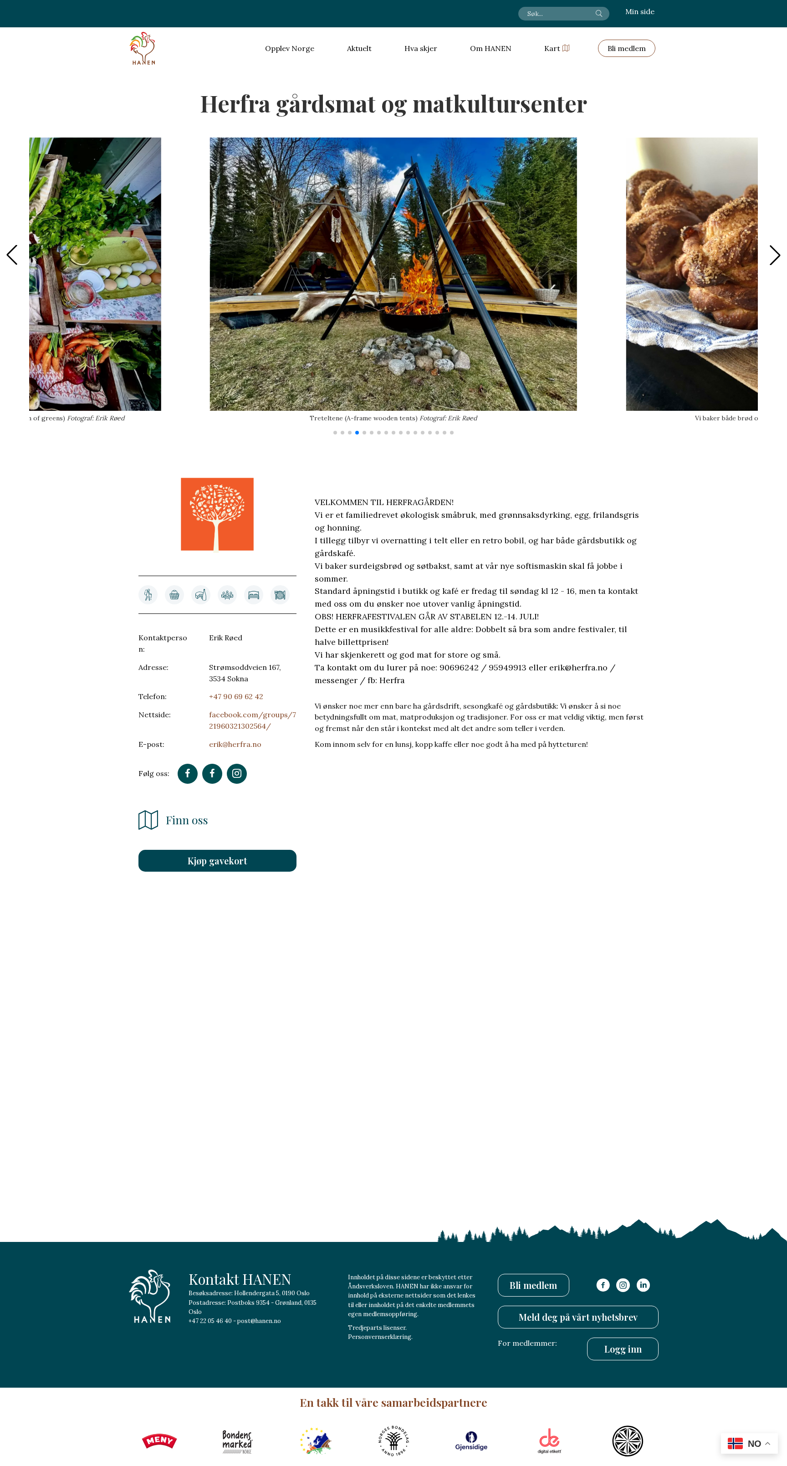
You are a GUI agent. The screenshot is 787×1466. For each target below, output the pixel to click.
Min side (639, 11)
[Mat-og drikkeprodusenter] (200, 594)
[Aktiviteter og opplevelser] (148, 594)
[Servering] (280, 594)
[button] (775, 255)
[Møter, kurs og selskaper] (227, 594)
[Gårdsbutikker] (174, 594)
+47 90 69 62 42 (236, 696)
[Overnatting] (253, 594)
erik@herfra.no (235, 744)
